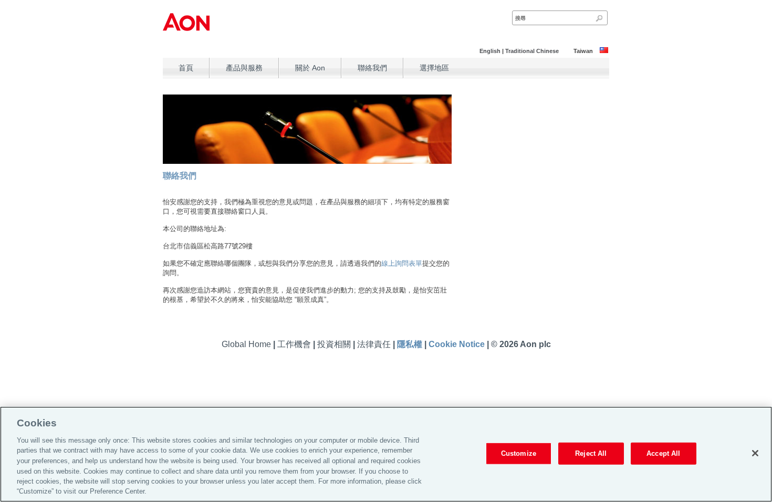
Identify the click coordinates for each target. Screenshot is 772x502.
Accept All (663, 453)
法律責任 (375, 344)
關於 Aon (310, 68)
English (489, 51)
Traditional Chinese (532, 51)
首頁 (186, 68)
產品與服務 (244, 68)
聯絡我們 (372, 68)
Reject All (591, 453)
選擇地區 (434, 68)
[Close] (755, 453)
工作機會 (295, 344)
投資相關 (335, 344)
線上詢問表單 (401, 263)
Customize (518, 453)
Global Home (247, 344)
